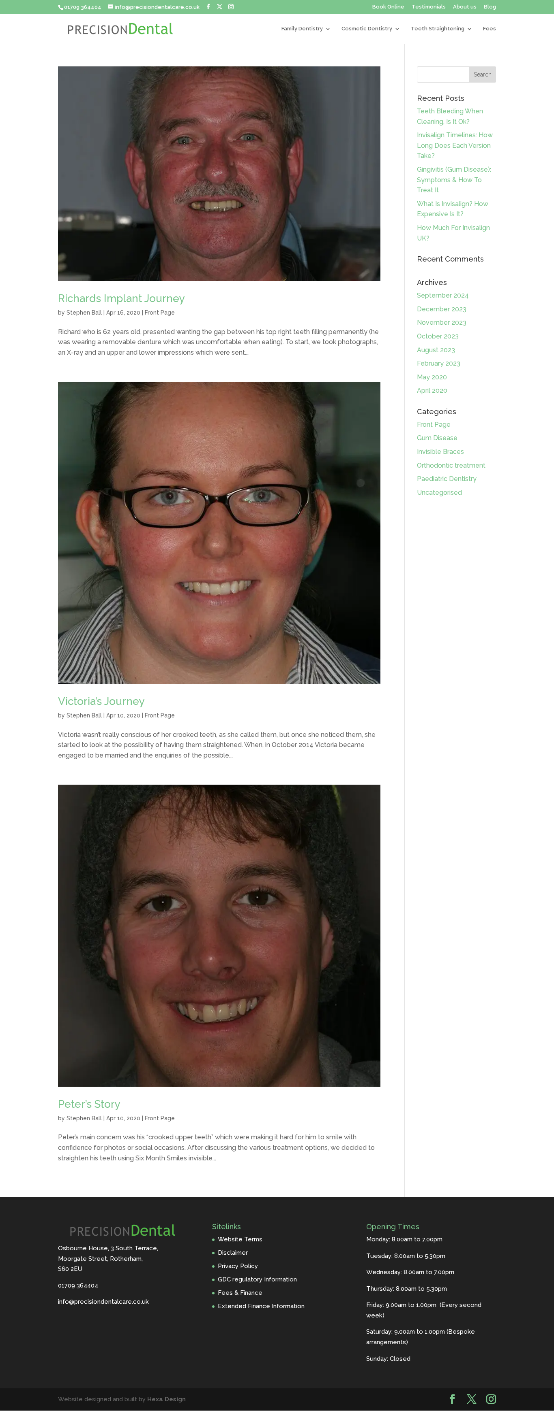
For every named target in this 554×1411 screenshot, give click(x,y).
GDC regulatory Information (257, 1279)
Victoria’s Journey (101, 701)
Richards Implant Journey (121, 298)
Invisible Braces (440, 451)
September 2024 (443, 295)
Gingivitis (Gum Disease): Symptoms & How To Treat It (454, 180)
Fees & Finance (240, 1292)
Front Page (160, 312)
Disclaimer (233, 1252)
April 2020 (432, 390)
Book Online (388, 7)
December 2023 (441, 309)
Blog (490, 7)
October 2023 (438, 336)
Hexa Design (166, 1399)
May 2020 (432, 377)
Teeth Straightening (437, 29)
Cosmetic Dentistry (366, 29)
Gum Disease (437, 438)
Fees (489, 29)
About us (465, 7)
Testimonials (429, 7)
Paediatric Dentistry (447, 479)
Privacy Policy (238, 1266)
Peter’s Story (89, 1104)
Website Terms (240, 1239)
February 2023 (438, 363)
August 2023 (436, 350)
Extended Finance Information (261, 1306)
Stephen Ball (84, 312)
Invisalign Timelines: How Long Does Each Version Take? (455, 145)
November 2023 (441, 322)
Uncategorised (439, 492)
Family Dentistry (302, 29)
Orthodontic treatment (451, 465)
